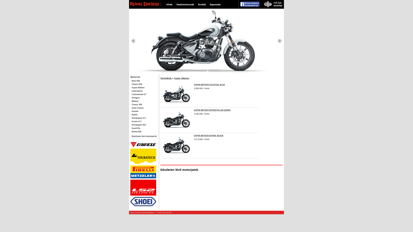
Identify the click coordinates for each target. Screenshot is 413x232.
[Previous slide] (133, 41)
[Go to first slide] (279, 41)
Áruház (202, 4)
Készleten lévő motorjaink (144, 136)
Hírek (169, 4)
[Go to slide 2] (207, 71)
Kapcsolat (215, 4)
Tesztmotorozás (185, 4)
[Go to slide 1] (205, 71)
